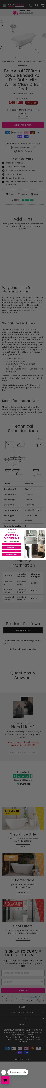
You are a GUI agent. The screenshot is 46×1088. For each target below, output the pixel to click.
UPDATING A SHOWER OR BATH (11, 551)
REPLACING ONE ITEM (11, 547)
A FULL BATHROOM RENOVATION (11, 544)
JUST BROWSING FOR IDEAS (11, 554)
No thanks (11, 558)
